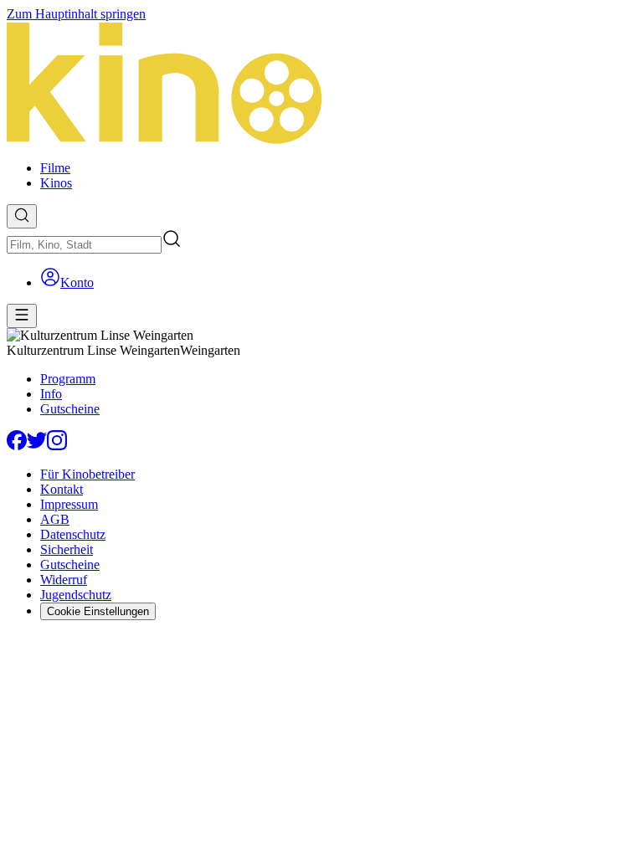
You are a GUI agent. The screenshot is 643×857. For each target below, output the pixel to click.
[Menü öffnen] (22, 316)
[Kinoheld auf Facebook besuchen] (17, 446)
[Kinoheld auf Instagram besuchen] (57, 446)
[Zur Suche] (22, 216)
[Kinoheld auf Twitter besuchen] (37, 446)
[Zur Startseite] (321, 84)
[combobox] (84, 245)
